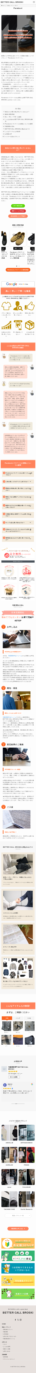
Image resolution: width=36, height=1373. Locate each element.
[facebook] (15, 1320)
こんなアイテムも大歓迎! (12, 131)
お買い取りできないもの (9, 1336)
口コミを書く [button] (14, 1077)
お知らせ (4, 1342)
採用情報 (5, 1357)
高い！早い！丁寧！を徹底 (13, 117)
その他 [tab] (29, 1018)
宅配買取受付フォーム (9, 1338)
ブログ (5, 1344)
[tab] (7, 1018)
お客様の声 (8, 134)
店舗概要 (4, 1354)
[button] (3, 249)
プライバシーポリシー (9, 1359)
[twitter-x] (18, 1320)
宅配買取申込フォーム (15, 656)
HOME (4, 1324)
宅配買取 (5, 1331)
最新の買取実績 (10, 114)
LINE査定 (5, 1334)
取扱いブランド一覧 (18, 1215)
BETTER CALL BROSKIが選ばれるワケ (17, 129)
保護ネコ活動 (6, 1349)
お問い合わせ (6, 1351)
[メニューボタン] (34, 2)
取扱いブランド (6, 1327)
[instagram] (21, 1320)
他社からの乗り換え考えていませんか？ (17, 112)
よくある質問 (6, 1346)
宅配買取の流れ (10, 126)
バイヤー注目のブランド (12, 136)
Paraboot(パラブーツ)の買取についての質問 (19, 124)
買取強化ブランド (8, 1329)
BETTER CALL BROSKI (12, 2)
